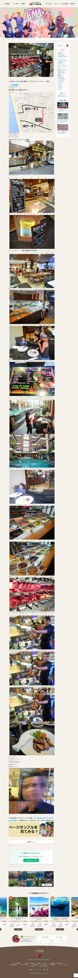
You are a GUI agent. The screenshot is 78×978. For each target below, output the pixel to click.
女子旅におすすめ (61, 71)
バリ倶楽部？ (6, 4)
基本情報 (59, 53)
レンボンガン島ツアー (25, 964)
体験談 (23, 4)
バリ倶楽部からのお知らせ (62, 56)
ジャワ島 (59, 87)
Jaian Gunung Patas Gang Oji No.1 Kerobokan (40, 959)
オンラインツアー (61, 59)
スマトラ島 (60, 52)
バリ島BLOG (7, 38)
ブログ (56, 4)
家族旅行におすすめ (61, 69)
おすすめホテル (60, 63)
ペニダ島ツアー (35, 964)
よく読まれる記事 (61, 78)
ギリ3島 (59, 84)
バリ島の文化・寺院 (61, 60)
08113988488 (59, 938)
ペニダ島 (59, 83)
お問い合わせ (60, 963)
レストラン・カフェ (19, 866)
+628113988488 (45, 938)
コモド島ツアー (33, 966)
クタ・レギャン (11, 866)
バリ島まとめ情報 (61, 55)
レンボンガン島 (60, 81)
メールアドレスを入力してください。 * (12, 845)
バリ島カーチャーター (44, 966)
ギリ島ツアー (44, 964)
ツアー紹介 (16, 4)
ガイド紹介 (49, 4)
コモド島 (59, 86)
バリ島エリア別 (60, 80)
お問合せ (72, 4)
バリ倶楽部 (14, 85)
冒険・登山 (60, 75)
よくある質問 (64, 4)
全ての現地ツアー (14, 964)
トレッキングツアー (63, 964)
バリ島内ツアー (53, 964)
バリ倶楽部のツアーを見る (31, 860)
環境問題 (59, 74)
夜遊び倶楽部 (60, 77)
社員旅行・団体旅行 (61, 72)
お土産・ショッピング (62, 66)
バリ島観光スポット (61, 62)
